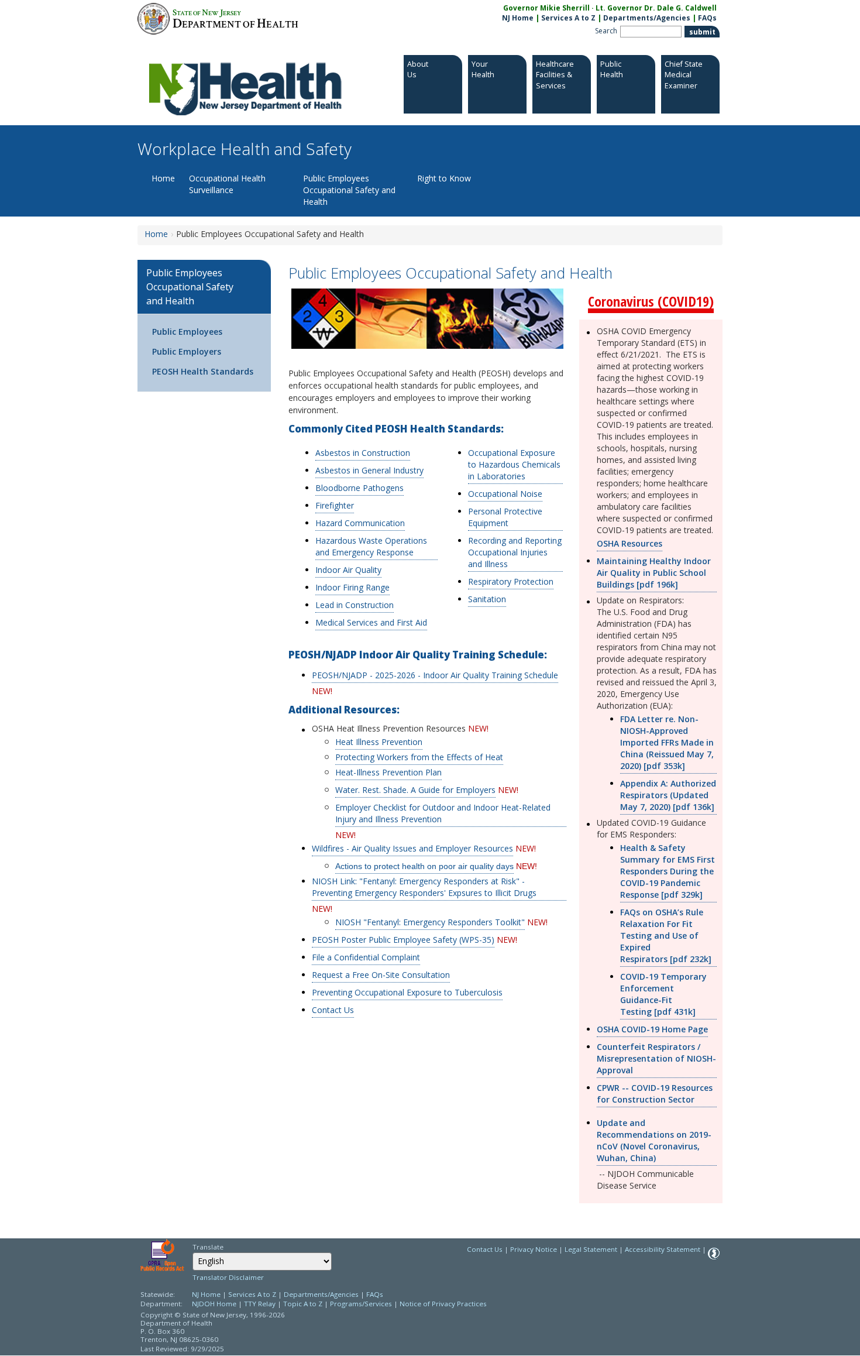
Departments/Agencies (646, 18)
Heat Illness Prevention (378, 741)
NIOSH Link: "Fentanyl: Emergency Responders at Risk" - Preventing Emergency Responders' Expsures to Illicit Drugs (424, 887)
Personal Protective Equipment (505, 517)
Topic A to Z (302, 1303)
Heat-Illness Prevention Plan (388, 772)
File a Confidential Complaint (366, 957)
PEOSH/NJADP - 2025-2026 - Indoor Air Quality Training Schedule (435, 675)
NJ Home (518, 18)
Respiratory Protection (510, 581)
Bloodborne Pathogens (359, 487)
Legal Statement (591, 1249)
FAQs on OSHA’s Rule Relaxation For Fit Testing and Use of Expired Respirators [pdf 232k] (665, 935)
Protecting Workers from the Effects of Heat (419, 757)
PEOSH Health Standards (202, 371)
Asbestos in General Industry (369, 470)
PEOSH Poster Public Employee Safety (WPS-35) (403, 939)
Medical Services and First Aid (371, 622)
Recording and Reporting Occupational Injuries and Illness (515, 552)
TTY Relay (260, 1303)
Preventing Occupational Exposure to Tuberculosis (407, 992)
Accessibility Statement (662, 1249)
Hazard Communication (360, 522)
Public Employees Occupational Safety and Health (349, 190)
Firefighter (334, 505)
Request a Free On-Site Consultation (381, 974)
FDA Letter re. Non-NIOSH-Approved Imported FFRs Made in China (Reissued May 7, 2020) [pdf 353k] (667, 742)
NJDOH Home (214, 1303)
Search (606, 31)
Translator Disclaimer (228, 1277)
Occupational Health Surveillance (227, 184)
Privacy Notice (533, 1249)
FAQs (707, 18)
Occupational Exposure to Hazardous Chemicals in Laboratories (514, 464)
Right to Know (444, 178)
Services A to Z (568, 18)
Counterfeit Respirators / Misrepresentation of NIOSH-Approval (656, 1058)
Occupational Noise (505, 493)
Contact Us (333, 1009)
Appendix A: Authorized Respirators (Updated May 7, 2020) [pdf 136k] (668, 795)
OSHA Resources (629, 543)
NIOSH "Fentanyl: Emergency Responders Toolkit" (430, 922)
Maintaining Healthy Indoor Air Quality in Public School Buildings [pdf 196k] (654, 572)
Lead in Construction (354, 604)
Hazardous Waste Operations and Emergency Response (371, 546)
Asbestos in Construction (362, 452)
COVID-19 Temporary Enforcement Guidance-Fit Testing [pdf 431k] (663, 994)
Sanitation (487, 599)
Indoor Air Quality (348, 569)
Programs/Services (361, 1303)
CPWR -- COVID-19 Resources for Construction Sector (655, 1093)
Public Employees (187, 331)
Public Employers (186, 351)
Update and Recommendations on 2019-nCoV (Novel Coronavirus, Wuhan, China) (654, 1140)
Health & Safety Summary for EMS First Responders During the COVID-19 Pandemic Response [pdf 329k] (667, 871)
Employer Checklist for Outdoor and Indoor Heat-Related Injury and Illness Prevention (443, 813)
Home (163, 178)
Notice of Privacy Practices (443, 1303)
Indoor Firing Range (352, 587)
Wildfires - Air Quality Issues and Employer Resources (412, 848)
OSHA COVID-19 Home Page (652, 1029)
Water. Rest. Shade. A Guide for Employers (415, 789)
